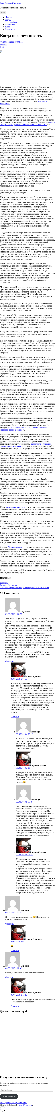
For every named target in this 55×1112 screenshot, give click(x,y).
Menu (3, 13)
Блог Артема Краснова (10, 3)
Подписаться (9, 1096)
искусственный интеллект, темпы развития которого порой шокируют (23, 428)
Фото (7, 27)
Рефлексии (10, 29)
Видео (8, 19)
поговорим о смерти (15, 507)
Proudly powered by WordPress (13, 1102)
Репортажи (10, 24)
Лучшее (8, 17)
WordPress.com (25, 1105)
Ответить (9, 661)
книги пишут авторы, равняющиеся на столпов (27, 123)
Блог (21, 42)
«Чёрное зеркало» (15, 547)
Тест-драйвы (11, 22)
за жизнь (4, 583)
